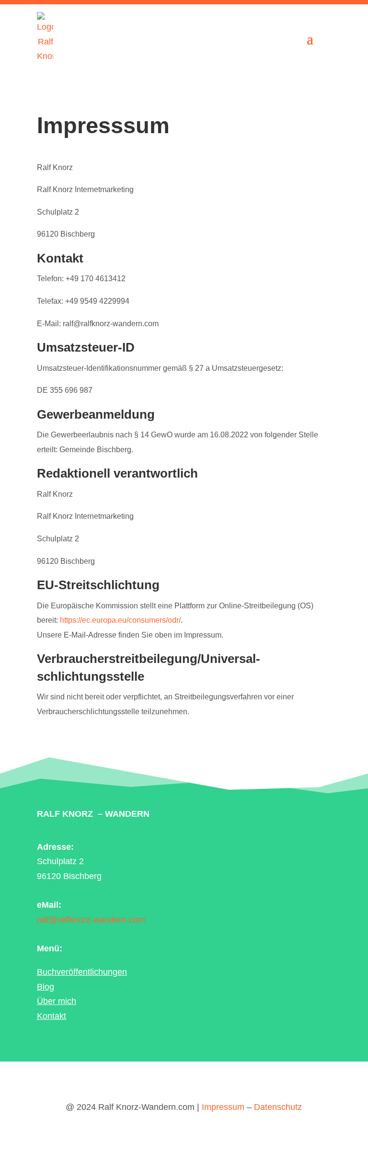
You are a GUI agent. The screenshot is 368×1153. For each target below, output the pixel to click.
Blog (45, 987)
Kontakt (51, 1016)
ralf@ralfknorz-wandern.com (91, 920)
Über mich (56, 1001)
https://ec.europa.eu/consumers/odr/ (120, 620)
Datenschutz (278, 1107)
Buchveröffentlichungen (82, 972)
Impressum (223, 1107)
